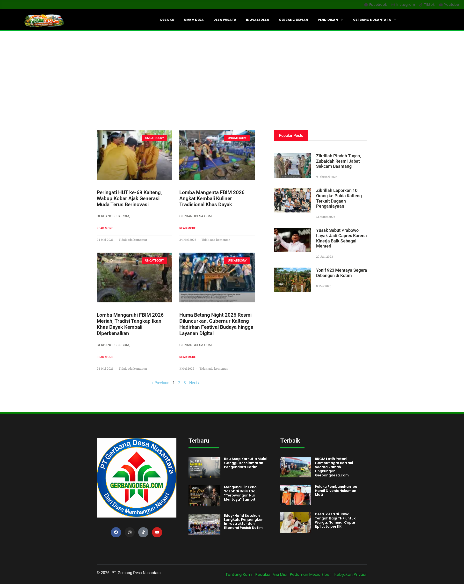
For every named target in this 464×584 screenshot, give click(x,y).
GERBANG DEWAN (293, 19)
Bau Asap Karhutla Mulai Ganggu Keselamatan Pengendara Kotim (245, 462)
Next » (194, 382)
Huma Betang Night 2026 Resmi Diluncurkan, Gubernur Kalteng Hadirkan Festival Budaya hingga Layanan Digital (216, 324)
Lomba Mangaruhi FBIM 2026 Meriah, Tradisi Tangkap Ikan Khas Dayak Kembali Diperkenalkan (130, 324)
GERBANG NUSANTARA (372, 19)
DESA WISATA (224, 19)
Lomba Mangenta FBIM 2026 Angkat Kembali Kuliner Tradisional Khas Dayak (212, 198)
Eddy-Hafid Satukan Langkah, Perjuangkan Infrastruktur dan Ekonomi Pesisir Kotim (243, 521)
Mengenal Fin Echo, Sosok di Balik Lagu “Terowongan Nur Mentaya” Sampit (241, 493)
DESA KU (167, 19)
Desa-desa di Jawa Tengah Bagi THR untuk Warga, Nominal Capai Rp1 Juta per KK (335, 520)
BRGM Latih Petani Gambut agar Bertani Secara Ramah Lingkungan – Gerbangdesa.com (334, 466)
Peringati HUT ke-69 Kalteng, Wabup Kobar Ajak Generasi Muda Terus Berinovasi (129, 198)
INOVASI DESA (257, 19)
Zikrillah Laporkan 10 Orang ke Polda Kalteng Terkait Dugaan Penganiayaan (339, 198)
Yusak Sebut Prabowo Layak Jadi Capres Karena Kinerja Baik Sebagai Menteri (341, 238)
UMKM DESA (194, 19)
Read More (105, 228)
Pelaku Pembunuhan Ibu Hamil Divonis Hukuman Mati (336, 490)
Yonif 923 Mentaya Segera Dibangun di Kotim (341, 273)
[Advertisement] (232, 67)
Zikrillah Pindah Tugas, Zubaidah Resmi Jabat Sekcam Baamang (338, 161)
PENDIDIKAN (328, 19)
